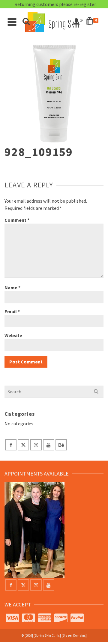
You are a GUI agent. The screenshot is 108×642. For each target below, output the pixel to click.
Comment (16, 220)
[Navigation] (12, 21)
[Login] (76, 21)
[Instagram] (36, 444)
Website (13, 335)
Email (12, 311)
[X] (23, 444)
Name (12, 288)
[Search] (26, 21)
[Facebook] (10, 444)
